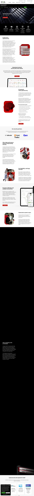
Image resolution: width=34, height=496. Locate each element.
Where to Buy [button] (23, 2)
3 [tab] (16, 495)
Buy (25, 7)
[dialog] (6, 489)
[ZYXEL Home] (3, 2)
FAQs (18, 7)
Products (10, 2)
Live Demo (21, 7)
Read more (4, 491)
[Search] (31, 2)
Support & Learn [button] (18, 2)
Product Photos (6, 7)
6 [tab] (18, 495)
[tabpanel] (15, 488)
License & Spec (11, 7)
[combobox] (9, 485)
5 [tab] (17, 495)
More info (17, 76)
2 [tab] (15, 495)
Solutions (13, 2)
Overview (1, 7)
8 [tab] (19, 495)
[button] (5, 494)
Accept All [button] (3, 492)
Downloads (15, 7)
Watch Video (5, 17)
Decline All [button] (7, 492)
